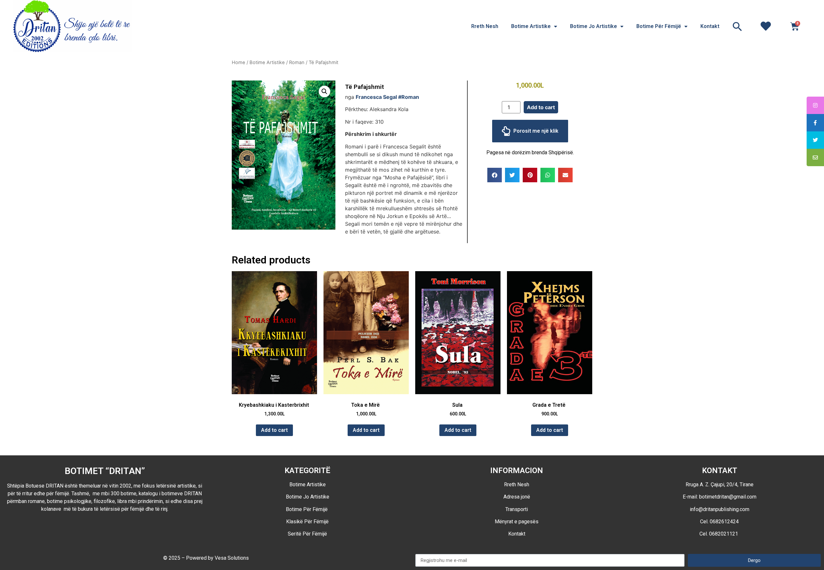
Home (238, 62)
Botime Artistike (531, 26)
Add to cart (541, 107)
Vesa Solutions (232, 558)
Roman (296, 62)
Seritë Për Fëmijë (307, 534)
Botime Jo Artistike (593, 26)
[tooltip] (815, 105)
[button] (737, 26)
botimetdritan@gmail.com (727, 497)
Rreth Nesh (484, 26)
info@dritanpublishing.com (719, 509)
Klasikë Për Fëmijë (307, 521)
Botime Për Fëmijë (658, 26)
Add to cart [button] (274, 430)
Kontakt (709, 26)
